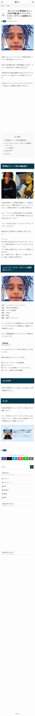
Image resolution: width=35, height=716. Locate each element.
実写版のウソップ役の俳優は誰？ (16, 140)
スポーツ (6, 478)
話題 (4, 21)
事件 (5, 486)
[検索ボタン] (33, 2)
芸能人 (5, 493)
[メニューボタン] (2, 2)
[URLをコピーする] (31, 458)
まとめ (8, 153)
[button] (3, 458)
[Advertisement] (17, 110)
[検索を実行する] (32, 467)
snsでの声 (9, 150)
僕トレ (17, 2)
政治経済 (6, 490)
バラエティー (7, 482)
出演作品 (11, 148)
